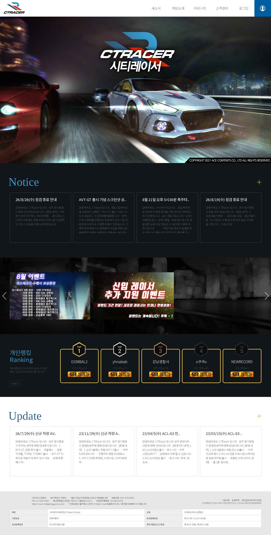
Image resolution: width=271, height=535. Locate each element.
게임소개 (178, 8)
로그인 (244, 8)
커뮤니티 (200, 8)
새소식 (156, 8)
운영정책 (235, 500)
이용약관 (226, 500)
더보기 (15, 383)
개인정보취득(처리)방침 (251, 500)
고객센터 (222, 8)
